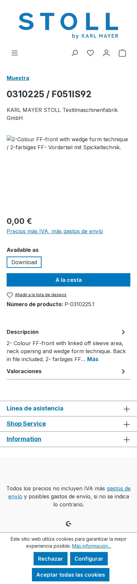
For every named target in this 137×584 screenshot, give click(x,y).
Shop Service (26, 423)
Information (24, 438)
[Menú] (15, 52)
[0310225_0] (68, 172)
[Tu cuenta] (106, 52)
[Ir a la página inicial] (68, 24)
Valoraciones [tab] (24, 371)
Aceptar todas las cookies (70, 574)
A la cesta (69, 280)
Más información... (91, 546)
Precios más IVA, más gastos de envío (55, 231)
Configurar (88, 558)
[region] (68, 172)
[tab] (67, 345)
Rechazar (50, 558)
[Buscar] (74, 52)
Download (24, 262)
